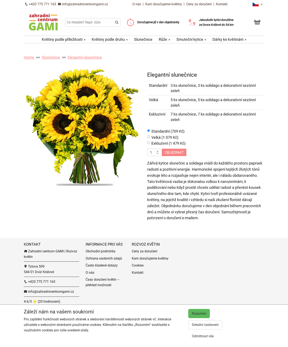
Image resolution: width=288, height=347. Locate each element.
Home (29, 57)
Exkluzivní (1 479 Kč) (168, 143)
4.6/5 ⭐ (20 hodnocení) (42, 301)
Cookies (138, 265)
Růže (163, 39)
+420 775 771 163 (42, 4)
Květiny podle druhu (109, 39)
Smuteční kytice (190, 39)
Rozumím (199, 314)
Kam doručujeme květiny (163, 4)
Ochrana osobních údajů (104, 258)
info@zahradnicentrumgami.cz (84, 4)
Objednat (174, 152)
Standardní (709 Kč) (167, 131)
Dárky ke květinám (228, 39)
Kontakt (221, 4)
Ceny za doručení (199, 4)
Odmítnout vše (203, 336)
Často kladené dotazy (102, 265)
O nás (137, 4)
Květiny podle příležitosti (62, 39)
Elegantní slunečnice (85, 57)
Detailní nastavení (205, 325)
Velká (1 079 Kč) (164, 137)
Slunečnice (143, 39)
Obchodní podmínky (101, 251)
